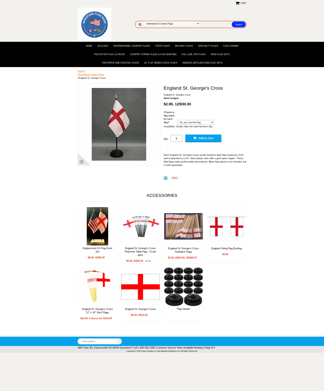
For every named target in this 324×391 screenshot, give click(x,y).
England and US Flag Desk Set (97, 250)
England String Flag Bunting (226, 248)
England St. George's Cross (140, 309)
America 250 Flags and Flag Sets (202, 63)
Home (89, 46)
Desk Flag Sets (220, 54)
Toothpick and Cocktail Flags (120, 63)
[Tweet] (166, 179)
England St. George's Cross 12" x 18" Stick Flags (97, 311)
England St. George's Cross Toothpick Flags (183, 250)
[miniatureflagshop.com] (94, 24)
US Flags (102, 46)
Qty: (166, 138)
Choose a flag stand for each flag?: (169, 117)
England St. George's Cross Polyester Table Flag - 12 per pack (140, 251)
